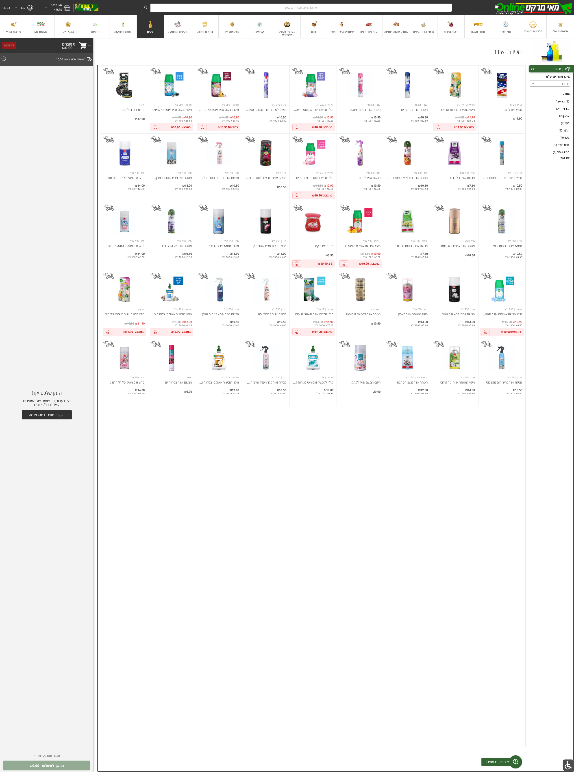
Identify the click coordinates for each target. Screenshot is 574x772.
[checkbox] (549, 101)
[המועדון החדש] (87, 7)
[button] (54, 7)
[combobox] (296, 7)
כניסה (6, 8)
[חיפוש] (145, 7)
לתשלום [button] (9, 45)
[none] (501, 99)
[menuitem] (560, 26)
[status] (68, 44)
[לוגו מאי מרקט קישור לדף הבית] (533, 7)
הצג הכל (565, 158)
